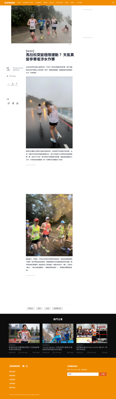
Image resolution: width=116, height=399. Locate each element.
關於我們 (12, 372)
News (19, 3)
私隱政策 (12, 380)
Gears (45, 3)
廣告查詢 (12, 388)
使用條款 (12, 384)
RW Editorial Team (18, 68)
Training (38, 3)
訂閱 (103, 374)
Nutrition (59, 3)
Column (79, 3)
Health (52, 3)
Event (72, 3)
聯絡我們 (12, 376)
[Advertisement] (49, 178)
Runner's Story (28, 3)
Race (66, 3)
